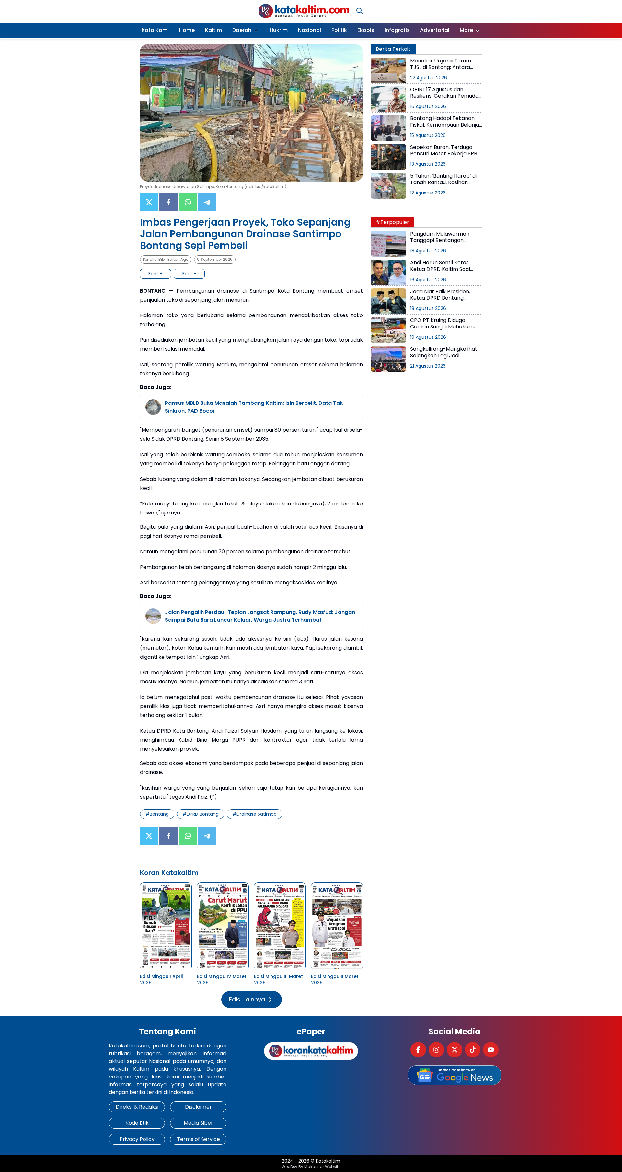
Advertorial (434, 30)
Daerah (241, 30)
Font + (155, 274)
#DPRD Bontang (200, 814)
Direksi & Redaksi (137, 1107)
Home (187, 30)
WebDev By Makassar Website (311, 1166)
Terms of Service (198, 1139)
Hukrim (279, 30)
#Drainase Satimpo (254, 814)
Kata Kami (155, 30)
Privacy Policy (137, 1139)
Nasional (309, 30)
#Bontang (157, 814)
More (466, 30)
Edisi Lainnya (247, 999)
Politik (339, 30)
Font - (189, 274)
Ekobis (365, 30)
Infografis (397, 30)
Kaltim (213, 30)
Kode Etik (137, 1123)
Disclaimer (198, 1107)
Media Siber (198, 1123)
